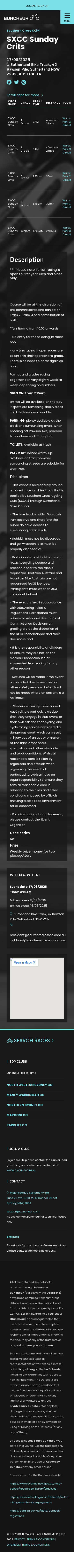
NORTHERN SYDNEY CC (25, 1105)
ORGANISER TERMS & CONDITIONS (28, 1544)
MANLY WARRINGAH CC (25, 1095)
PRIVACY (19, 1539)
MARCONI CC (17, 1115)
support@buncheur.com (36, 1217)
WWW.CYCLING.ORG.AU (21, 1170)
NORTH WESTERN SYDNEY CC (29, 1085)
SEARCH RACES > (30, 1040)
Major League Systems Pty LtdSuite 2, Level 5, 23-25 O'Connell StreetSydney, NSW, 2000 (32, 1198)
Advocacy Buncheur (27, 1406)
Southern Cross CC (21, 31)
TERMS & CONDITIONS (41, 1539)
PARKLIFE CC (17, 1125)
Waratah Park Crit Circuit (68, 122)
